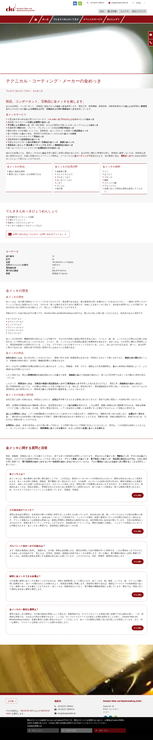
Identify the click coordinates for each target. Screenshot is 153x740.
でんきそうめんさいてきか (66, 19)
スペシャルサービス (92, 19)
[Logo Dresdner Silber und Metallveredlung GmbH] (29, 7)
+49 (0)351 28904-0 (97, 2)
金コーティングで (82, 155)
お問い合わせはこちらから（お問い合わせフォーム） (38, 234)
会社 (102, 11)
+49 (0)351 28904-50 (65, 709)
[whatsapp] (80, 3)
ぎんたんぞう (113, 19)
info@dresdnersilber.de (119, 2)
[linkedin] (75, 3)
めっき (45, 19)
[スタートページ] (35, 19)
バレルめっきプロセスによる (61, 119)
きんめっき (38, 90)
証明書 (113, 11)
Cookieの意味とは (34, 726)
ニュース (124, 11)
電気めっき (126, 155)
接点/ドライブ (138, 11)
